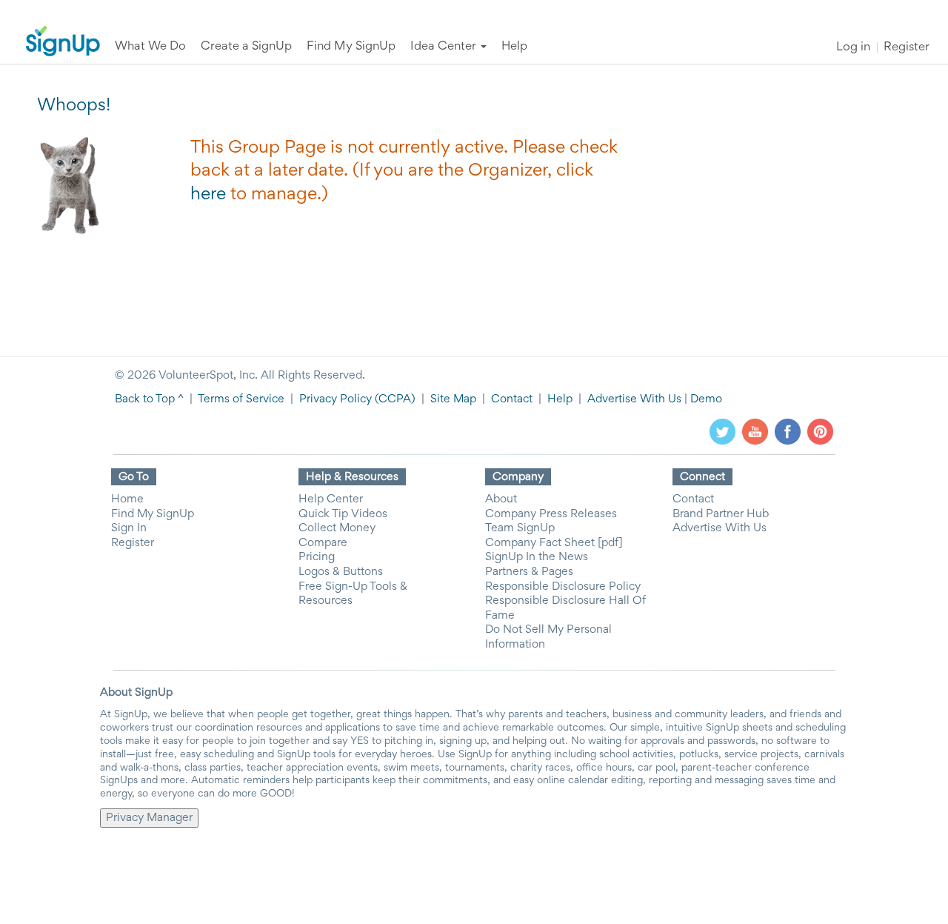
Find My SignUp (152, 514)
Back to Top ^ (149, 399)
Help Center (330, 499)
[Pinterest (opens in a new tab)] (820, 431)
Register (906, 47)
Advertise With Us (634, 399)
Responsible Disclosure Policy (563, 587)
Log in (853, 47)
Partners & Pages (529, 572)
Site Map (453, 399)
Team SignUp (520, 528)
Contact (512, 399)
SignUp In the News (536, 557)
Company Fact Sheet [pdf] (554, 543)
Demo (706, 399)
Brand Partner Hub (720, 514)
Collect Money (336, 528)
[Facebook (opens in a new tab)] (788, 431)
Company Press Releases (551, 514)
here (208, 195)
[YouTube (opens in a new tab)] (755, 431)
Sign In (129, 528)
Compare (322, 543)
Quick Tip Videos (342, 514)
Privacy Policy (335, 399)
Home (127, 499)
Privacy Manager (149, 818)
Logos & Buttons (340, 572)
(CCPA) (393, 399)
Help (560, 399)
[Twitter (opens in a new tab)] (722, 431)
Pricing (316, 557)
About (501, 499)
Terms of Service (241, 399)
